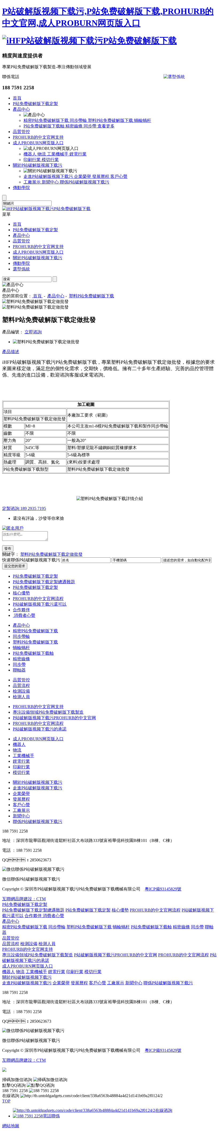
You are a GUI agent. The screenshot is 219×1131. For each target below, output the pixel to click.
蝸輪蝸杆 (142, 120)
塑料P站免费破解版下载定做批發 (51, 554)
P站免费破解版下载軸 (44, 126)
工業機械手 (58, 154)
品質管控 (21, 131)
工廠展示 (33, 182)
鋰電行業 (78, 154)
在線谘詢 (163, 1110)
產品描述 (10, 351)
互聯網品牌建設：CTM (24, 1060)
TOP (6, 1101)
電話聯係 (51, 1116)
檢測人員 (21, 696)
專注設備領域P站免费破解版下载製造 (48, 712)
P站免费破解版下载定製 (35, 103)
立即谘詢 (33, 332)
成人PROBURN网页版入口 (38, 143)
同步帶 (90, 126)
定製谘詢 (24, 508)
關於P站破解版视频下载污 (37, 165)
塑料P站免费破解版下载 (111, 120)
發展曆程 (101, 176)
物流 (42, 154)
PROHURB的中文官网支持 (38, 137)
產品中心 (21, 109)
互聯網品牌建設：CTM (24, 899)
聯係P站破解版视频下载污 (84, 182)
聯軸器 (19, 670)
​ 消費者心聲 (24, 615)
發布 (7, 548)
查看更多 (106, 126)
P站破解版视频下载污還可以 (40, 604)
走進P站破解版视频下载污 (49, 176)
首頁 (17, 98)
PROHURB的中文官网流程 (38, 598)
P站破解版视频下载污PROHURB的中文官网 (54, 718)
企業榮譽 (83, 176)
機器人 (30, 154)
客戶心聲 (118, 176)
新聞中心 (51, 182)
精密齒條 (74, 126)
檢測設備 (21, 691)
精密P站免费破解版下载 (47, 120)
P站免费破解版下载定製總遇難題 (44, 582)
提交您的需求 (14, 566)
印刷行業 (33, 159)
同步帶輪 (79, 120)
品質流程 (21, 685)
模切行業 (50, 159)
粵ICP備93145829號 (163, 889)
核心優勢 (21, 593)
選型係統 (21, 269)
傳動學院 (21, 187)
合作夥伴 (21, 610)
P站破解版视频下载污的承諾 (40, 729)
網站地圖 (10, 1126)
